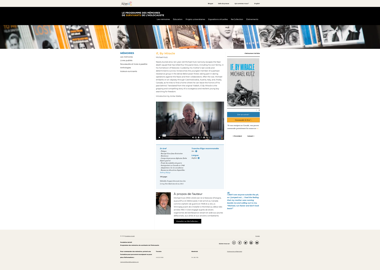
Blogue (210, 3)
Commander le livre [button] (243, 119)
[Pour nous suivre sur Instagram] (234, 242)
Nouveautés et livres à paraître (133, 64)
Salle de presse (223, 3)
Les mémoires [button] (163, 19)
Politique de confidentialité (234, 251)
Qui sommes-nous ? (242, 3)
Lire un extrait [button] (243, 114)
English (257, 3)
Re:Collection (237, 19)
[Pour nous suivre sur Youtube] (257, 242)
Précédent (238, 136)
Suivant (250, 136)
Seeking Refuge (165, 172)
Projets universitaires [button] (195, 19)
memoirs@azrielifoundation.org (129, 262)
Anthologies (125, 68)
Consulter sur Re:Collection (187, 221)
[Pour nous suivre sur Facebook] (240, 242)
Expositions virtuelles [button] (218, 19)
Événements (252, 19)
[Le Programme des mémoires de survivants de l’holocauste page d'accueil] (142, 14)
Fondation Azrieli (130, 236)
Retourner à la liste (252, 53)
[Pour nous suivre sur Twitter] (245, 242)
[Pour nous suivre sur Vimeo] (251, 242)
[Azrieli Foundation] (126, 3)
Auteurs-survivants (128, 71)
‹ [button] (257, 110)
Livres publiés (126, 60)
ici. (257, 128)
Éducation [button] (177, 19)
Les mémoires (126, 57)
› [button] (259, 110)
